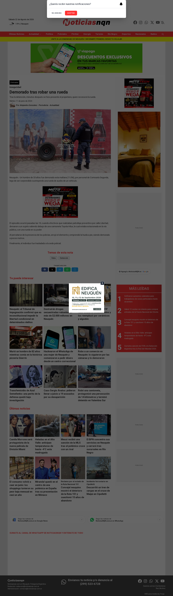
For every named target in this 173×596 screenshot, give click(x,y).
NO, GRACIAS (57, 13)
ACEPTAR (71, 13)
